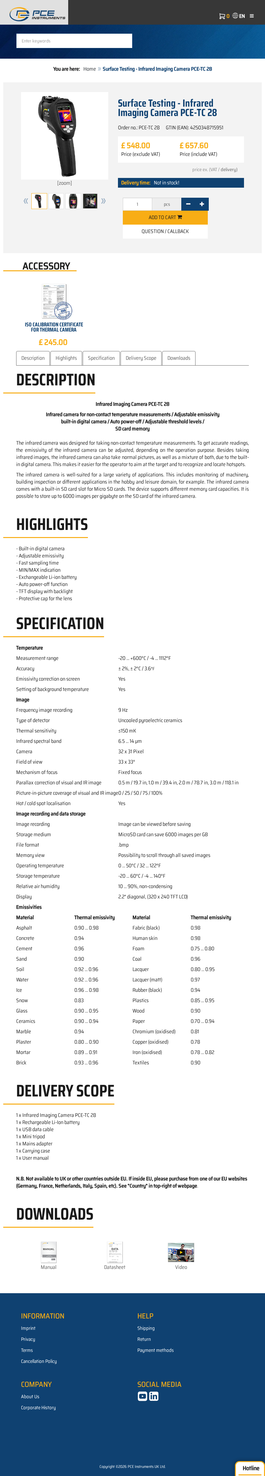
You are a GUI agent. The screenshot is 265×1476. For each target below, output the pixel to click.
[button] (26, 201)
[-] (188, 204)
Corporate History (38, 1408)
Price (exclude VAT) (140, 154)
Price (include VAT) (198, 154)
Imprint (28, 1328)
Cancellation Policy (39, 1361)
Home (89, 69)
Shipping (146, 1328)
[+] (202, 204)
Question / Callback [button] (165, 231)
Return (144, 1339)
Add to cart (163, 217)
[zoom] (64, 183)
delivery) (229, 169)
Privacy (28, 1339)
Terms (27, 1350)
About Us (30, 1396)
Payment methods (155, 1350)
